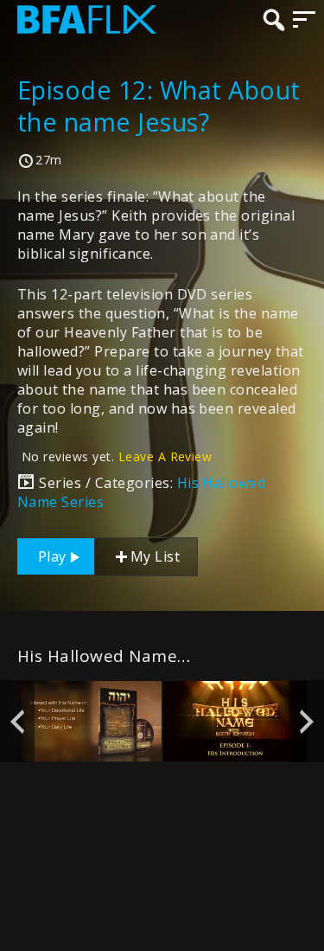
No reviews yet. (117, 456)
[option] (90, 721)
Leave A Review (165, 456)
